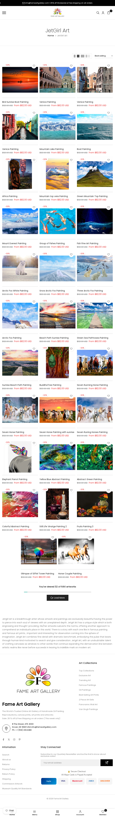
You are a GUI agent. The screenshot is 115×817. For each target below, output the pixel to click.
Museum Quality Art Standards (17, 788)
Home (51, 35)
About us (6, 759)
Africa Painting (9, 196)
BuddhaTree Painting (50, 385)
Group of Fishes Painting (52, 243)
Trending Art (85, 680)
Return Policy (8, 774)
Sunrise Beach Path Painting (16, 385)
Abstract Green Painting (89, 479)
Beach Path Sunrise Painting (54, 337)
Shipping (6, 779)
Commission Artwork (12, 783)
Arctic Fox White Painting (15, 290)
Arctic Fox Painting (11, 337)
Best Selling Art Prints (89, 694)
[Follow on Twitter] (9, 739)
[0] (108, 12)
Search (5, 754)
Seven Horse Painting (13, 432)
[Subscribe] (106, 762)
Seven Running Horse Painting (92, 385)
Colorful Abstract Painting (15, 526)
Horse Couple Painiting (70, 573)
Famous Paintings (87, 685)
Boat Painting (84, 149)
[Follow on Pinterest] (19, 739)
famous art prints (16, 633)
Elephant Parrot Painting (14, 479)
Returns (6, 764)
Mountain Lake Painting (52, 149)
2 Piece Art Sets (86, 699)
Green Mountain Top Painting (92, 196)
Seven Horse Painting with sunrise (57, 432)
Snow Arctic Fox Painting (52, 290)
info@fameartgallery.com (37, 3)
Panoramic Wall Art (88, 704)
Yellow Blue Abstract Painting (55, 479)
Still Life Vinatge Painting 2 (53, 526)
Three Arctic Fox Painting (90, 290)
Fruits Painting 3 (85, 526)
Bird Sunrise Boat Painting (15, 101)
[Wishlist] (34, 65)
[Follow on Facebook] (3, 739)
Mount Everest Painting (14, 243)
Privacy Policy (8, 769)
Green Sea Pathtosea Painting (92, 337)
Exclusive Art (85, 675)
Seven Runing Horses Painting (92, 432)
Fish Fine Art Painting (87, 243)
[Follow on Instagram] (14, 739)
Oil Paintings (85, 689)
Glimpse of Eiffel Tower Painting (37, 573)
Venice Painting (48, 101)
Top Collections (86, 670)
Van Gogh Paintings (88, 709)
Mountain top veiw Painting (54, 196)
